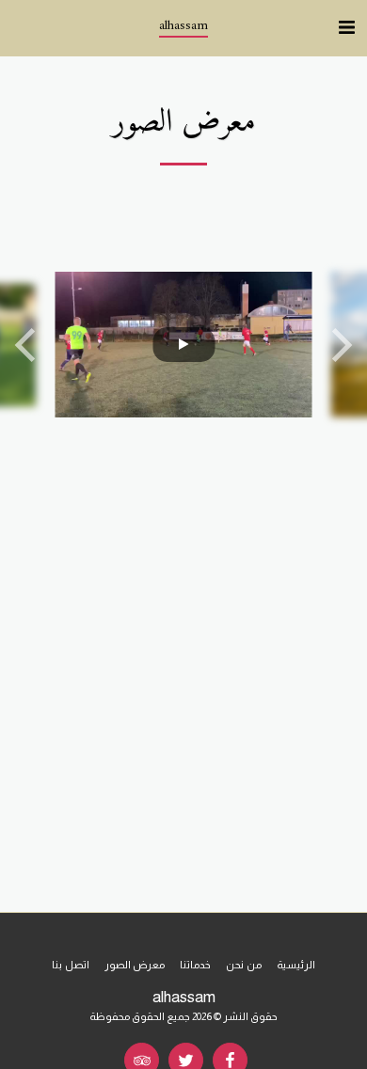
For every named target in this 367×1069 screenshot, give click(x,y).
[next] (339, 345)
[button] (346, 27)
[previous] (28, 345)
